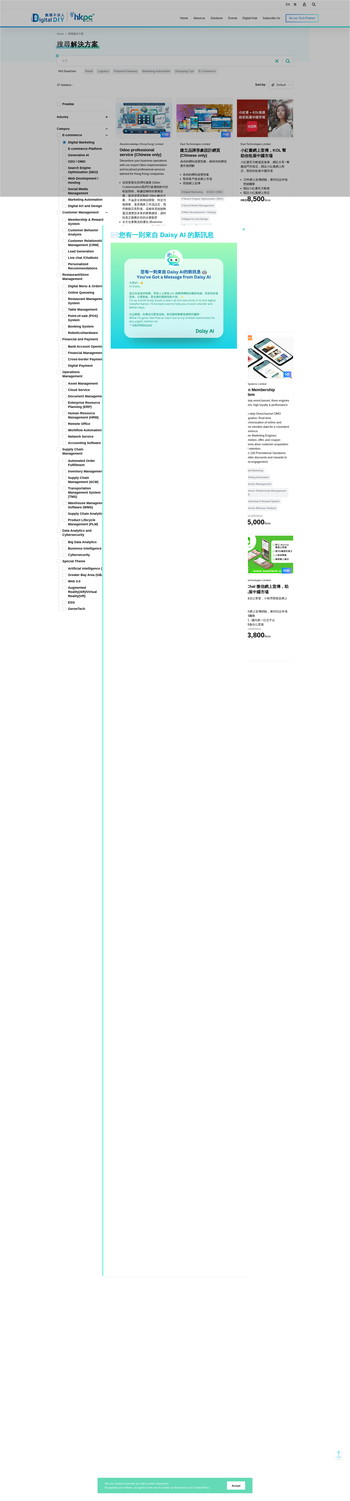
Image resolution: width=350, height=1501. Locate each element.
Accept (236, 1485)
